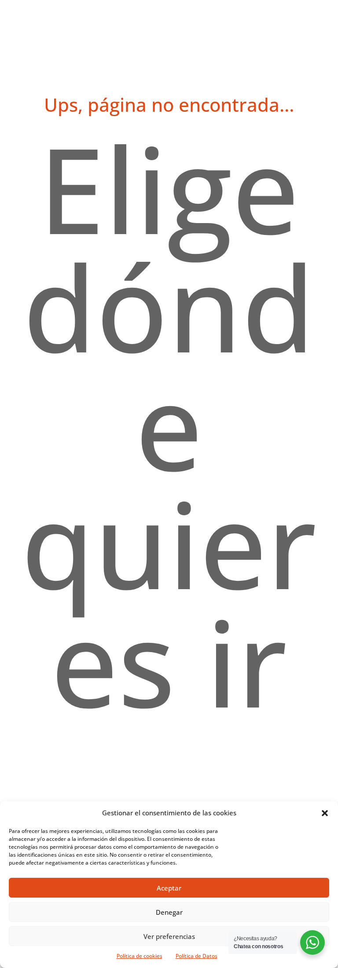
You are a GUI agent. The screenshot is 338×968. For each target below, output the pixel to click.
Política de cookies (139, 956)
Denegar (169, 912)
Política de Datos (196, 956)
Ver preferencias (169, 936)
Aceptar (169, 888)
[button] (324, 813)
